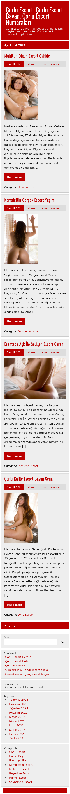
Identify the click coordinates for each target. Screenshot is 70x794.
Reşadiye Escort (20, 773)
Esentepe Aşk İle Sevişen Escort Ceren (33, 344)
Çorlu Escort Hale (16, 661)
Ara (6, 637)
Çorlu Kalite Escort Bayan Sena (28, 478)
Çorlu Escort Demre (18, 657)
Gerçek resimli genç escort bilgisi (27, 674)
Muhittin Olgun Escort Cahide (27, 55)
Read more (14, 177)
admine (31, 63)
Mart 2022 (16, 725)
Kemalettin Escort (28, 331)
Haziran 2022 (18, 712)
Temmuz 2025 (18, 699)
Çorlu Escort (25, 614)
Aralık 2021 (17, 738)
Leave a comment (50, 63)
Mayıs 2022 (17, 717)
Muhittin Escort (27, 187)
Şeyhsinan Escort (20, 782)
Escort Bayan (18, 756)
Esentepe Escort (27, 466)
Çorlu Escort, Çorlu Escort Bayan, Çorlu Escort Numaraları (34, 16)
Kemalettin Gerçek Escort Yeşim (29, 200)
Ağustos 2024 (18, 708)
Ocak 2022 (16, 734)
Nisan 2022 (17, 721)
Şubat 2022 (17, 729)
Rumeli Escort (18, 777)
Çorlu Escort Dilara (17, 665)
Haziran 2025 (18, 704)
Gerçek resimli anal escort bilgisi (26, 670)
